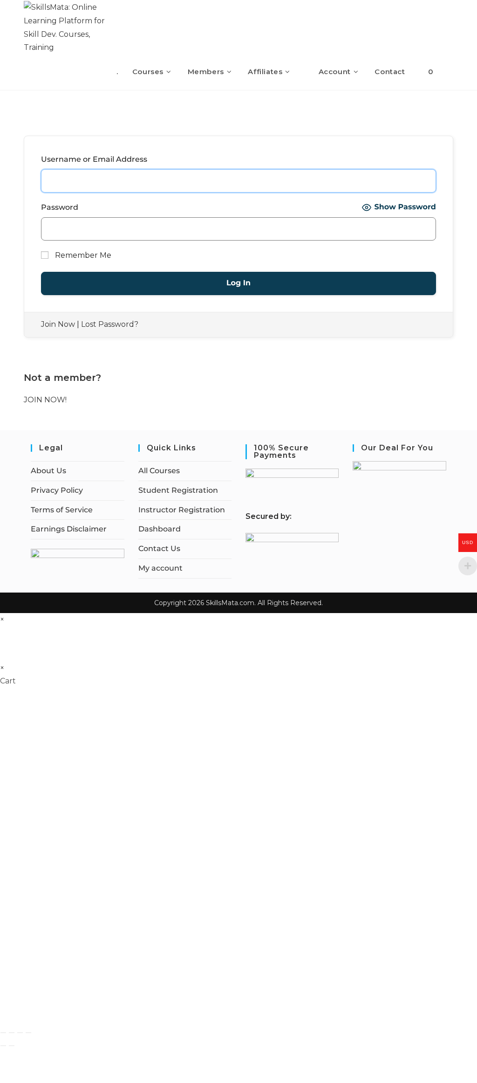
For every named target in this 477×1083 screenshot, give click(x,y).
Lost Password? (109, 324)
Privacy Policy (57, 490)
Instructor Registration (181, 509)
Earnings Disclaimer (69, 528)
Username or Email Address (94, 159)
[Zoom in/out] (3, 1033)
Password (59, 207)
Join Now (58, 324)
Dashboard (159, 528)
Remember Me (82, 255)
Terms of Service (62, 509)
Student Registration (178, 490)
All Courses (159, 470)
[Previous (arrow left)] (3, 1046)
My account (160, 568)
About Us (48, 470)
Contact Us (159, 548)
